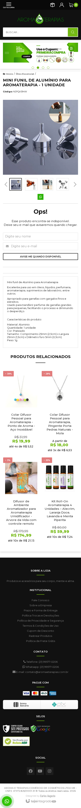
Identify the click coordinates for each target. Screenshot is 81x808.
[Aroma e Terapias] (40, 18)
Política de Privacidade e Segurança (40, 620)
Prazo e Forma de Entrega (40, 610)
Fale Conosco (40, 600)
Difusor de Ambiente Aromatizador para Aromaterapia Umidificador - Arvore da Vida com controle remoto (21, 512)
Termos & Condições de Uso (41, 625)
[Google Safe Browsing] (40, 730)
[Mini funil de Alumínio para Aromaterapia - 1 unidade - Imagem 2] (31, 184)
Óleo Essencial (25, 74)
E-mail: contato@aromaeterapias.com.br (42, 671)
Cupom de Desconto (40, 630)
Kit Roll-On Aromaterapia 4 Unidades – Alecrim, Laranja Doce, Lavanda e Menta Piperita (60, 510)
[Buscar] (73, 32)
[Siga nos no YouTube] (40, 771)
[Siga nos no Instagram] (49, 771)
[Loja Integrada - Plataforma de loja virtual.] (40, 801)
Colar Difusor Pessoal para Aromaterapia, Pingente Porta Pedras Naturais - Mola (60, 424)
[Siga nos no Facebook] (31, 771)
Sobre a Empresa (40, 605)
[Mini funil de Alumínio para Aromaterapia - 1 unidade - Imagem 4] (62, 184)
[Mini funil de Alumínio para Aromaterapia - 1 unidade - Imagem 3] (47, 184)
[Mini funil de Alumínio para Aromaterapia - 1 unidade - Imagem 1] (15, 184)
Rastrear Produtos (40, 635)
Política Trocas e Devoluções (40, 615)
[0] (71, 5)
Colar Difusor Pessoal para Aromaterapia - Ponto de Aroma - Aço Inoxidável (21, 422)
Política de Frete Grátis (40, 641)
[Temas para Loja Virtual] (47, 795)
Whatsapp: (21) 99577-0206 (42, 666)
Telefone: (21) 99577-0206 (42, 661)
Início (9, 74)
